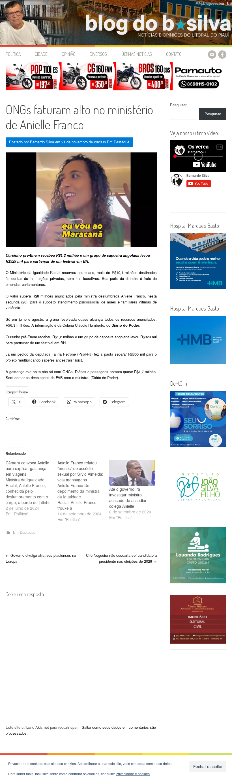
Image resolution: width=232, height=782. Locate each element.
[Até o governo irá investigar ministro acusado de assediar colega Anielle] (132, 473)
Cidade (41, 54)
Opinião (69, 54)
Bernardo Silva (42, 141)
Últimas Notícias (136, 54)
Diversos (98, 54)
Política (13, 54)
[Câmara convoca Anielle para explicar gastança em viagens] (31, 488)
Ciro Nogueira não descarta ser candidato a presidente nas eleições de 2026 (121, 558)
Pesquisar (178, 104)
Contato (174, 54)
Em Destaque (118, 141)
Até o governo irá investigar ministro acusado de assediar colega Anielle (128, 497)
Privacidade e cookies (133, 773)
